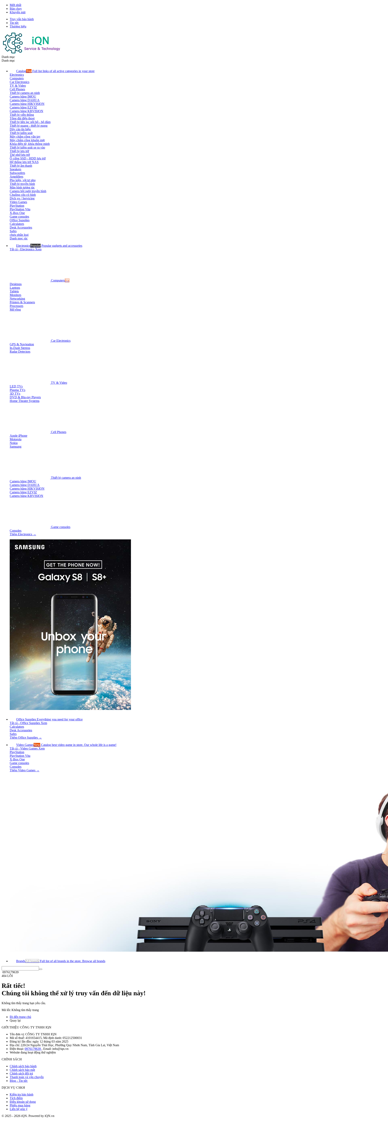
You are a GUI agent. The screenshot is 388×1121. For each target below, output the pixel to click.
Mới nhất (15, 5)
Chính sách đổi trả (21, 1073)
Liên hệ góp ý (18, 1109)
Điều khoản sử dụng (23, 1101)
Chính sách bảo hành (23, 1066)
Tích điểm (16, 1098)
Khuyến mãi (17, 12)
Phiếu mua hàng (20, 1105)
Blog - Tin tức (19, 1080)
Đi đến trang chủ (20, 1017)
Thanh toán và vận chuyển (27, 1077)
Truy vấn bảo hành (22, 19)
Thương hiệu (18, 26)
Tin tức (14, 22)
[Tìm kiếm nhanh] (40, 969)
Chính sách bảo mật (22, 1069)
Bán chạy (16, 8)
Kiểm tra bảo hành (21, 1094)
